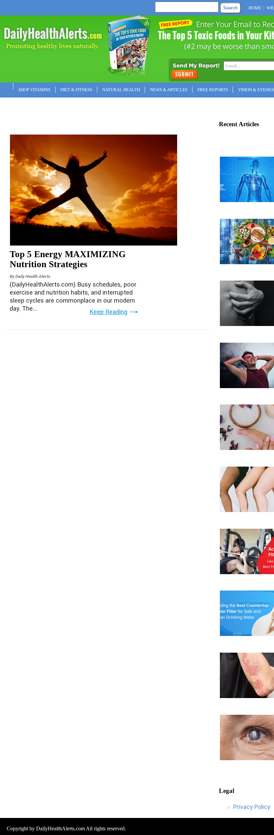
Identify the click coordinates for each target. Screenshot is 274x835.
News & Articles (168, 89)
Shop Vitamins (34, 89)
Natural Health (121, 89)
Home (255, 7)
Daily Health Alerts (32, 276)
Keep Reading (108, 312)
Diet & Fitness (76, 89)
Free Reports (212, 89)
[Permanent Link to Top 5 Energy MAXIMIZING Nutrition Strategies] (93, 243)
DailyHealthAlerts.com (60, 828)
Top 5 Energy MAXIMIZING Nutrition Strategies (68, 259)
